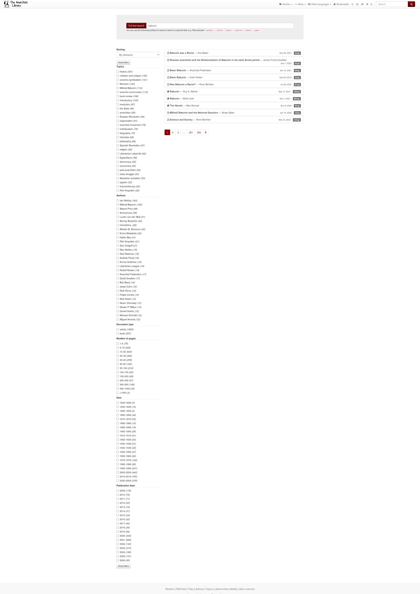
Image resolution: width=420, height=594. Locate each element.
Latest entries (221, 589)
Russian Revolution (132, 116)
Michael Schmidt (131, 315)
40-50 (126, 364)
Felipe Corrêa (129, 294)
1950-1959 (128, 451)
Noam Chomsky (130, 303)
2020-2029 (128, 480)
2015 (125, 515)
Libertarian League (132, 266)
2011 (125, 498)
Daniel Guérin (129, 311)
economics (128, 165)
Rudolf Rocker (129, 270)
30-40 (126, 359)
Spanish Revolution (132, 145)
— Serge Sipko (235, 112)
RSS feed (181, 589)
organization (128, 120)
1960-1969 (128, 456)
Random (169, 589)
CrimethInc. (128, 225)
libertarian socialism (132, 178)
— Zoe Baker (235, 52)
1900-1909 (128, 431)
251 (191, 132)
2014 (125, 511)
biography (127, 133)
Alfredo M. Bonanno (132, 229)
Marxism (127, 83)
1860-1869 (128, 415)
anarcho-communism (134, 92)
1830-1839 (127, 402)
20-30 (126, 355)
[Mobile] (352, 4)
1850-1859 (127, 410)
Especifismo (128, 157)
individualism (129, 129)
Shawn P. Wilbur (130, 307)
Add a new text (247, 589)
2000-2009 (128, 472)
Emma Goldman (131, 262)
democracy (128, 161)
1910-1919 (128, 435)
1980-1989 (128, 464)
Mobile (233, 589)
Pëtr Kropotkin (129, 241)
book (125, 333)
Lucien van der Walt (132, 216)
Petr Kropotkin (129, 190)
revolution (127, 104)
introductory (129, 100)
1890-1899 (128, 427)
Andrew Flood (129, 257)
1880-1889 (128, 423)
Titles (191, 589)
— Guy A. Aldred (235, 91)
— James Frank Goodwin (235, 61)
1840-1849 (128, 406)
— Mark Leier (235, 98)
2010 (125, 494)
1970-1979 (128, 460)
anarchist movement (133, 124)
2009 (125, 490)
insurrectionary (130, 186)
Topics (209, 589)
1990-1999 (128, 468)
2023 (125, 548)
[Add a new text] (367, 4)
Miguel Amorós (130, 319)
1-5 (124, 343)
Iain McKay (128, 200)
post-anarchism (130, 170)
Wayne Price (129, 208)
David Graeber (130, 278)
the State (127, 108)
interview (127, 137)
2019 (125, 531)
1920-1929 (128, 439)
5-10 (125, 347)
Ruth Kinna (128, 290)
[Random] (362, 4)
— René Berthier (235, 84)
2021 (125, 539)
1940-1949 (128, 447)
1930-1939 (128, 443)
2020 (125, 535)
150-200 (126, 376)
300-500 (127, 384)
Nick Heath (128, 298)
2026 (125, 560)
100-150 (126, 372)
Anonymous (128, 212)
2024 (125, 552)
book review (129, 96)
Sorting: (121, 49)
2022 (125, 543)
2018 (125, 527)
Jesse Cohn (128, 286)
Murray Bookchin (131, 221)
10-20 (126, 351)
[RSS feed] (357, 4)
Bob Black (127, 282)
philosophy (128, 141)
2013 (125, 507)
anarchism (128, 112)
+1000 (125, 392)
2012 (125, 502)
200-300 (126, 380)
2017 (125, 523)
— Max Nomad (235, 105)
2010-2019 (128, 476)
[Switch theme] (372, 4)
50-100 (126, 368)
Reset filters (123, 62)
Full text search (136, 25)
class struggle (129, 174)
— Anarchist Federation (235, 70)
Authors (200, 589)
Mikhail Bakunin (131, 88)
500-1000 (127, 388)
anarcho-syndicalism (133, 79)
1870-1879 (128, 419)
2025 (125, 556)
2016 (125, 519)
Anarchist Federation (133, 274)
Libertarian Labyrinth (133, 153)
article (127, 329)
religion (126, 149)
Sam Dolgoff (128, 245)
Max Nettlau (128, 249)
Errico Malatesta (131, 233)
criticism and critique (133, 75)
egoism (126, 182)
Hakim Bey (128, 237)
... (184, 132)
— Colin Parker (235, 77)
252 (199, 132)
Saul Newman (129, 253)
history (126, 71)
